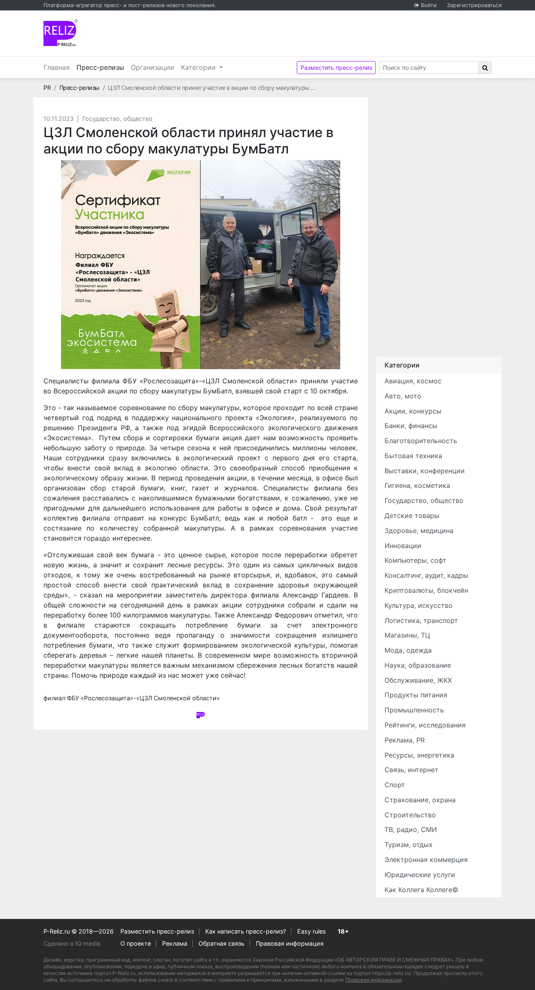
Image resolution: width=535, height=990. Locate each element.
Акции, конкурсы (413, 411)
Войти (429, 5)
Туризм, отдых (409, 844)
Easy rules (311, 931)
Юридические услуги (420, 874)
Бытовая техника (413, 456)
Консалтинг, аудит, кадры (426, 575)
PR (47, 87)
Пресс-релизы (101, 67)
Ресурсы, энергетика (419, 755)
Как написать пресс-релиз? (245, 931)
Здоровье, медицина (419, 530)
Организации (152, 67)
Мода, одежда (408, 650)
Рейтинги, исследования (425, 725)
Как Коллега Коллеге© (422, 889)
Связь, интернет (411, 769)
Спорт (395, 785)
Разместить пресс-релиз (336, 67)
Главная (56, 67)
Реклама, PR (405, 740)
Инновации (403, 545)
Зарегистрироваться (474, 5)
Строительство (410, 815)
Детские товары (412, 515)
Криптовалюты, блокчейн (426, 590)
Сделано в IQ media (71, 943)
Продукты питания (416, 695)
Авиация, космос (413, 381)
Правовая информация (290, 943)
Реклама (174, 943)
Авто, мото (403, 396)
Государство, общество (117, 118)
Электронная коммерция (426, 859)
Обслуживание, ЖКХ (418, 680)
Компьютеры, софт (415, 560)
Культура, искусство (419, 605)
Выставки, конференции (425, 471)
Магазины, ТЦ (407, 635)
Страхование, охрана (420, 800)
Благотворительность (421, 440)
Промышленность (414, 710)
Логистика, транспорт (421, 620)
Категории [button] (199, 67)
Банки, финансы (411, 425)
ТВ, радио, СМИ (411, 829)
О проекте (135, 943)
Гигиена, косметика (417, 485)
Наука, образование (418, 665)
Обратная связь (222, 943)
